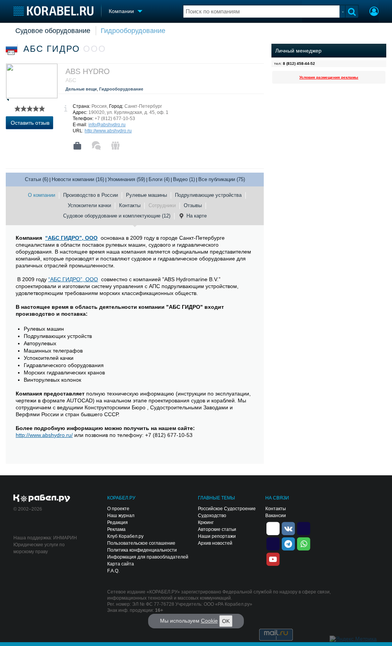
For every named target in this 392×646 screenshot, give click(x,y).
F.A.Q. (113, 570)
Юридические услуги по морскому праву (39, 548)
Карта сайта (120, 564)
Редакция (117, 522)
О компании (41, 195)
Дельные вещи (81, 89)
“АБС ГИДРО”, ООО (71, 238)
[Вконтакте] (288, 528)
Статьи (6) (36, 179)
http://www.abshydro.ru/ (44, 435)
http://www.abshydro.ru (108, 130)
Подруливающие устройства (208, 195)
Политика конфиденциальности (142, 550)
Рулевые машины (146, 195)
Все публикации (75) (221, 179)
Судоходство (212, 515)
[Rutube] (303, 528)
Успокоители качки (89, 205)
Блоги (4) (159, 179)
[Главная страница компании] (77, 145)
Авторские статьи (217, 529)
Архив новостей (215, 543)
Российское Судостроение (227, 508)
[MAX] (273, 543)
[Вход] (374, 12)
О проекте (118, 508)
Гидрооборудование (133, 31)
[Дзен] (273, 528)
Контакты (129, 205)
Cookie (209, 621)
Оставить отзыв (30, 123)
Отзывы (193, 205)
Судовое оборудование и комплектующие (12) (116, 216)
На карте (196, 216)
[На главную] (53, 11)
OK (226, 621)
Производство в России (90, 195)
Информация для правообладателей (147, 557)
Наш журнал (120, 515)
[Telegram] (288, 543)
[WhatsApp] (303, 543)
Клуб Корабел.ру (125, 536)
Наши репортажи (217, 536)
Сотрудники (162, 205)
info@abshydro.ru (107, 124)
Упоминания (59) (126, 179)
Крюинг (206, 522)
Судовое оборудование (52, 31)
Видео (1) (184, 179)
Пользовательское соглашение (141, 543)
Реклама (116, 529)
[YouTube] (273, 558)
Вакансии (275, 515)
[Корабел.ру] (41, 498)
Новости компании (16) (78, 179)
